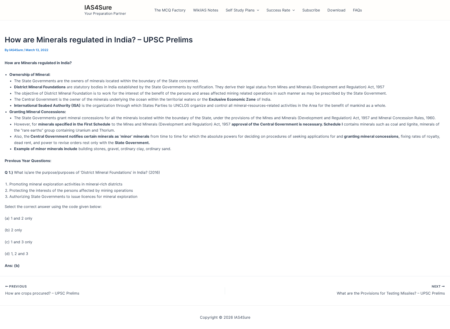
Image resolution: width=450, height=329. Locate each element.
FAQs (357, 10)
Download (336, 10)
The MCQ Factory (170, 10)
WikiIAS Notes (205, 10)
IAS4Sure (98, 7)
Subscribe (311, 10)
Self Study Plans (240, 10)
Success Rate (278, 10)
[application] (257, 10)
